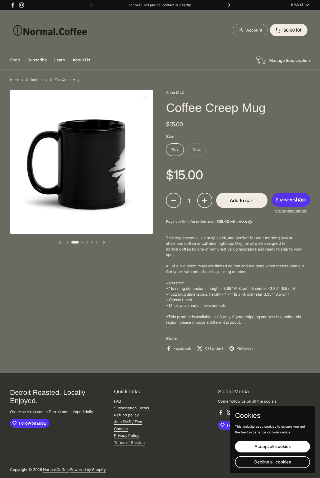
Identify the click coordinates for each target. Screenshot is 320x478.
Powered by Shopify (88, 469)
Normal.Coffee (56, 469)
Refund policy (126, 415)
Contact (121, 428)
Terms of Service (129, 442)
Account (254, 30)
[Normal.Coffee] (50, 30)
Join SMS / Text (128, 421)
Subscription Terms (131, 408)
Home (14, 80)
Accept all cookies (272, 446)
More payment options (290, 211)
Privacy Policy (126, 435)
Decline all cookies (272, 461)
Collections (34, 80)
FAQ (117, 401)
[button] (289, 30)
